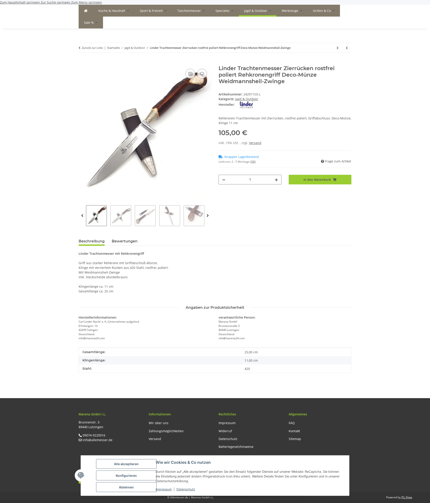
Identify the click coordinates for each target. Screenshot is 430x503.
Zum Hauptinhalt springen (20, 2)
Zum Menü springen (86, 2)
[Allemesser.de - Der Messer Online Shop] (86, 11)
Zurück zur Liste (92, 48)
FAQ (292, 423)
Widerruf (225, 431)
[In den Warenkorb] (82, 62)
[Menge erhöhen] (276, 179)
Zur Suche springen (56, 2)
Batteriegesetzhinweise (236, 447)
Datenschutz (185, 489)
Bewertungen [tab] (125, 241)
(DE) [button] (253, 162)
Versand (255, 143)
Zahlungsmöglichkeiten (166, 431)
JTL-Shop (406, 497)
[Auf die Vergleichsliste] (190, 74)
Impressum (164, 489)
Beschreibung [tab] (92, 241)
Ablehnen (126, 487)
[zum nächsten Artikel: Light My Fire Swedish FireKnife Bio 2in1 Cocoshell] (337, 48)
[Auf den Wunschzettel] (202, 74)
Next (207, 215)
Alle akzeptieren (126, 464)
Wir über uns (158, 423)
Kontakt (294, 431)
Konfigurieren (126, 475)
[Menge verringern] (224, 179)
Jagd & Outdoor (246, 99)
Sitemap (295, 439)
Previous (82, 215)
